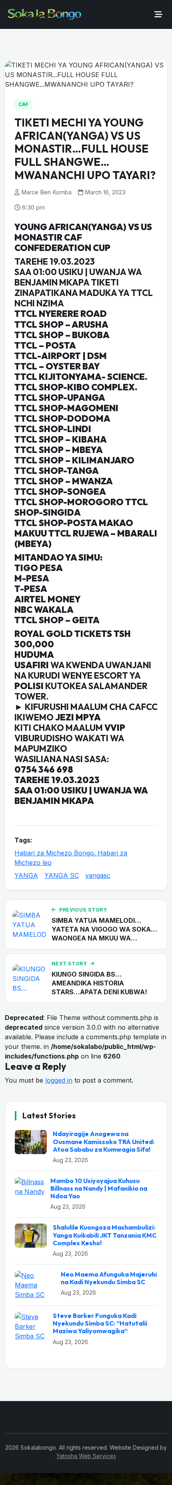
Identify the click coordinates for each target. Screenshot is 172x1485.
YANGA (26, 875)
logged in (58, 1080)
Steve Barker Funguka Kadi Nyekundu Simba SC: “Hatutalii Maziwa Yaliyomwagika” (100, 1323)
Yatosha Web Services (86, 1455)
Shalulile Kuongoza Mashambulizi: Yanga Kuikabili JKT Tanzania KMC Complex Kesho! (104, 1234)
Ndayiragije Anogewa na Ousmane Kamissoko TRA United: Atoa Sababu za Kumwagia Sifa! (103, 1141)
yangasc (97, 875)
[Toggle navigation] (158, 14)
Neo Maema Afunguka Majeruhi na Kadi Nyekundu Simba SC (109, 1278)
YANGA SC (61, 875)
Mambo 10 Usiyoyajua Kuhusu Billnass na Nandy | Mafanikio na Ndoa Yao (98, 1188)
